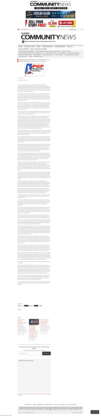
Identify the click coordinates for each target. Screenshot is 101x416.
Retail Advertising (62, 53)
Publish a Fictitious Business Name (72, 54)
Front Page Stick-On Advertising (25, 54)
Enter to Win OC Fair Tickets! (51, 53)
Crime (38, 46)
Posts (77, 412)
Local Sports (23, 49)
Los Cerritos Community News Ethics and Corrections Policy (31, 53)
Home (20, 46)
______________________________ (50, 10)
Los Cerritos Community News (27, 412)
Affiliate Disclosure (66, 51)
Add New (80, 412)
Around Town (29, 46)
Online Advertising (59, 54)
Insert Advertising (37, 54)
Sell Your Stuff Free (38, 49)
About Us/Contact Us (22, 56)
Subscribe (31, 56)
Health (69, 46)
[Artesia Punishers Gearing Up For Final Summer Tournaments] (46, 326)
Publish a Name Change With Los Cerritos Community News (48, 51)
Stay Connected (24, 29)
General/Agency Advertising (73, 53)
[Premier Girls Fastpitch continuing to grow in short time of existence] (23, 327)
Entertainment (60, 46)
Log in (74, 412)
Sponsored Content (38, 56)
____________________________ (50, 19)
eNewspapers (47, 46)
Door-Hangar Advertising (48, 54)
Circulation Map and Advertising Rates (26, 51)
